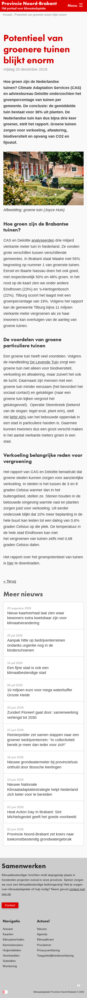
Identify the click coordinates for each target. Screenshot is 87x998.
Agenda (42, 934)
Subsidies (9, 960)
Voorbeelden (11, 955)
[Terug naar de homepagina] (32, 6)
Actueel (7, 14)
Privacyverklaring (48, 950)
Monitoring (10, 966)
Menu (72, 6)
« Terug (9, 581)
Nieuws (42, 929)
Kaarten (8, 934)
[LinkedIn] (78, 985)
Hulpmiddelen (12, 950)
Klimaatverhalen (13, 939)
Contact (10, 905)
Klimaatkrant (45, 939)
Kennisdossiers (13, 945)
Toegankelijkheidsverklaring (55, 955)
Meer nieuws (23, 594)
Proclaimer (44, 945)
